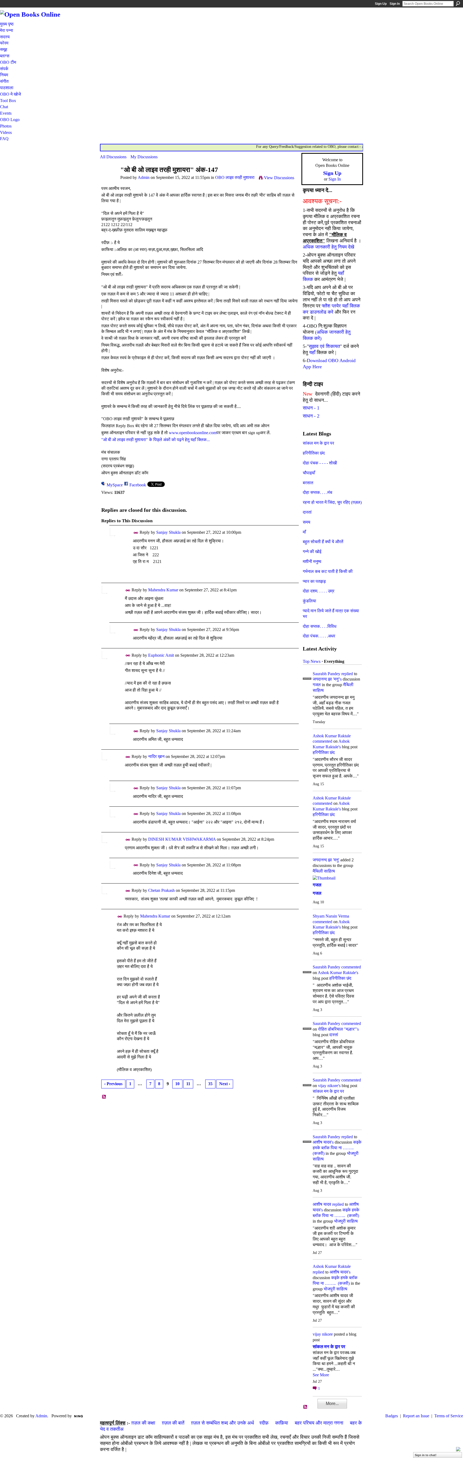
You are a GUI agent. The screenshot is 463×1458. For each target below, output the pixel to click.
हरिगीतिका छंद (314, 453)
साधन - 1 (311, 408)
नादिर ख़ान (156, 756)
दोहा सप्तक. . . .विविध (319, 626)
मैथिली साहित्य (324, 871)
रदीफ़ (263, 1423)
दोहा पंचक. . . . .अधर (319, 636)
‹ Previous (113, 1083)
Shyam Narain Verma (331, 916)
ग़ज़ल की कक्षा (143, 1423)
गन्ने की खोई (312, 551)
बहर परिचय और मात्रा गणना (319, 1423)
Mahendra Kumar (163, 590)
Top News (311, 661)
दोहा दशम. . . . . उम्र (318, 591)
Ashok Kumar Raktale (332, 736)
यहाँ (312, 352)
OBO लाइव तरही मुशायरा (235, 177)
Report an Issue (416, 1416)
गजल (317, 684)
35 (210, 1083)
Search (458, 3)
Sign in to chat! (425, 1455)
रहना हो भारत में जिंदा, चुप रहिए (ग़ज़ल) (332, 502)
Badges (391, 1416)
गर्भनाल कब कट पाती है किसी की (328, 571)
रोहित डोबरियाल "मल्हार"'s (338, 1029)
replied (347, 673)
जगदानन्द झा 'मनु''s (327, 679)
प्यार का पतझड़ (314, 581)
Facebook (137, 485)
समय (306, 522)
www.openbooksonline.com (192, 432)
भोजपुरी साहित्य (346, 1221)
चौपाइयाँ (309, 473)
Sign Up (381, 4)
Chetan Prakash (161, 890)
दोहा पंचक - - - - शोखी (320, 463)
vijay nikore (323, 1334)
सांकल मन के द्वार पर (318, 443)
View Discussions (279, 177)
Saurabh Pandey (326, 673)
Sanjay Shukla (168, 532)
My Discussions (144, 157)
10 (177, 1083)
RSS (104, 1097)
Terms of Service (448, 1416)
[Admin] (108, 180)
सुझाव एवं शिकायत (324, 346)
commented (322, 741)
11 (188, 1083)
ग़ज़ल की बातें (173, 1423)
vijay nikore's (329, 1085)
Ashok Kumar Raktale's (338, 972)
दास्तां (307, 512)
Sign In (395, 4)
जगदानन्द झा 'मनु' (326, 860)
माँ (304, 532)
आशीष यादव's (323, 1142)
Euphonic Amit (161, 655)
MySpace (115, 485)
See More (321, 1375)
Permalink (136, 532)
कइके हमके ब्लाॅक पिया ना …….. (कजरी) (337, 1148)
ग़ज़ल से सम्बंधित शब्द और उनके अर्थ (222, 1423)
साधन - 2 (311, 416)
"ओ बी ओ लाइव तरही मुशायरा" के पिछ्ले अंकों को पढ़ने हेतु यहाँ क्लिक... (155, 439)
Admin (144, 177)
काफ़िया (281, 1423)
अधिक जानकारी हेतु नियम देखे (328, 247)
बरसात (308, 482)
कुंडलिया (309, 601)
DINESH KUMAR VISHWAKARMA (182, 839)
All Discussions (113, 157)
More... (332, 1403)
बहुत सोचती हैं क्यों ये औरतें (323, 541)
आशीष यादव (322, 1204)
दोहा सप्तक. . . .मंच (317, 492)
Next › (224, 1083)
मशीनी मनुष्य (312, 561)
